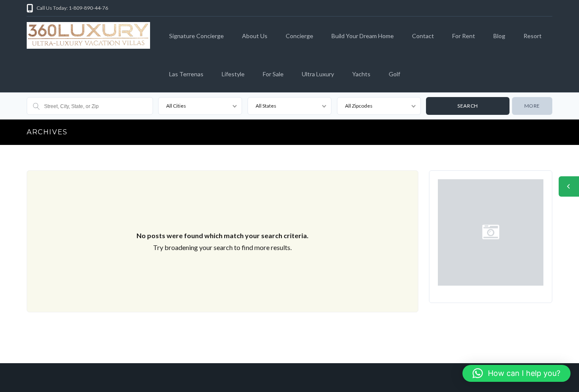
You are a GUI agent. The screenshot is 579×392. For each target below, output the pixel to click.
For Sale (273, 74)
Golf (394, 74)
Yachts (361, 74)
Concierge (299, 35)
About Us (254, 35)
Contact (423, 35)
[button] (516, 373)
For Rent (463, 35)
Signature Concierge (196, 35)
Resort (532, 35)
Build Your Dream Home (362, 35)
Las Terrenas (186, 74)
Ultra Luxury (318, 74)
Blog (499, 35)
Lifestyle (233, 74)
